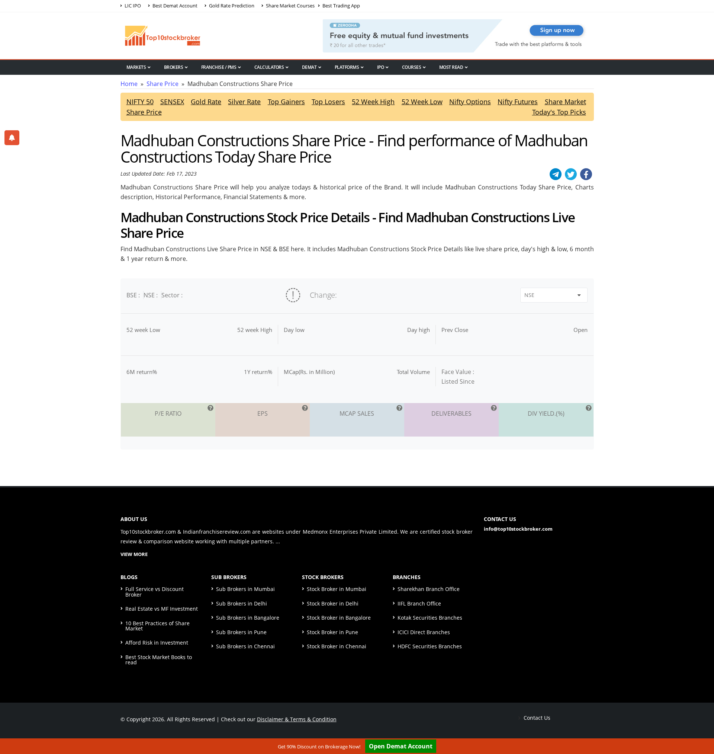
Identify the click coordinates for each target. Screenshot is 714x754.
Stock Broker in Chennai (336, 646)
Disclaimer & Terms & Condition (297, 719)
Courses (411, 67)
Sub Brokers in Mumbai (245, 588)
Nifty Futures (518, 101)
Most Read (451, 67)
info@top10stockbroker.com (518, 528)
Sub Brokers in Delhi (241, 603)
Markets (136, 67)
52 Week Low (422, 101)
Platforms (347, 67)
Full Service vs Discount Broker (154, 591)
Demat (309, 67)
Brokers (173, 67)
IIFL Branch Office (419, 603)
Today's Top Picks (559, 112)
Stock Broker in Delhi (332, 603)
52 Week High (373, 101)
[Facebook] (586, 174)
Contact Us (536, 717)
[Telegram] (556, 174)
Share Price (162, 84)
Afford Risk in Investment (156, 642)
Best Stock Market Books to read (158, 660)
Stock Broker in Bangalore (339, 617)
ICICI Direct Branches (424, 632)
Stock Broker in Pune (332, 632)
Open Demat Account (400, 746)
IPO (380, 67)
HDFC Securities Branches (430, 646)
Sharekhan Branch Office (429, 588)
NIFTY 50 (140, 101)
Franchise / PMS (219, 67)
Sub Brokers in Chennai (245, 646)
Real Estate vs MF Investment (161, 608)
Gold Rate (206, 101)
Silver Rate (244, 101)
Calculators (269, 67)
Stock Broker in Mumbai (336, 588)
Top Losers (328, 101)
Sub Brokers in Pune (241, 632)
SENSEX (172, 101)
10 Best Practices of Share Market (157, 626)
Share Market (565, 101)
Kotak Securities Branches (430, 617)
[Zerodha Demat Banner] (458, 35)
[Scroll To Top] (701, 725)
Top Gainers (286, 101)
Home (129, 84)
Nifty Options (470, 101)
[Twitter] (571, 174)
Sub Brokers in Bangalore (247, 617)
